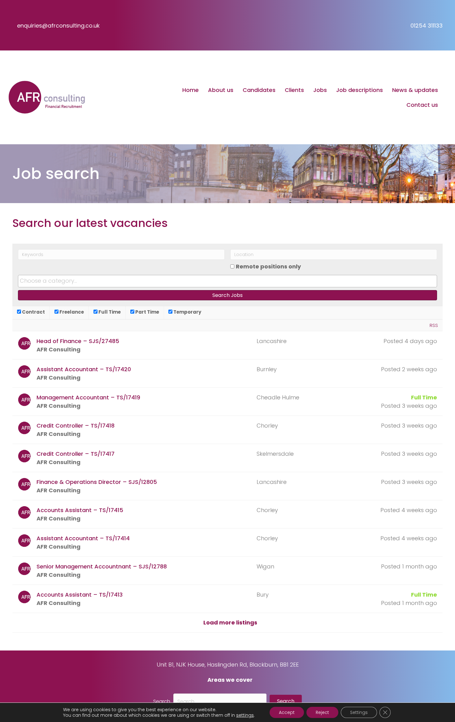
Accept (287, 712)
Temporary (186, 312)
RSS (434, 325)
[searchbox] (227, 281)
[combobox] (227, 281)
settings (245, 715)
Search (161, 701)
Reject (322, 712)
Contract (33, 312)
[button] (286, 701)
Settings (359, 712)
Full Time (109, 312)
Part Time (146, 312)
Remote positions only (268, 266)
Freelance (71, 312)
